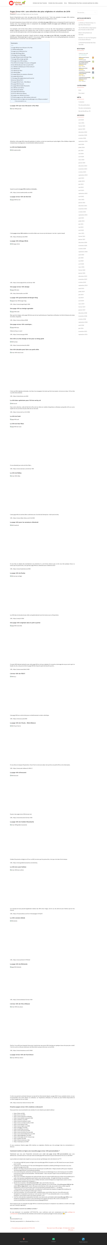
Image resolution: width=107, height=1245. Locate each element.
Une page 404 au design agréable (20, 59)
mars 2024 (81, 159)
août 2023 (81, 178)
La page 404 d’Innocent (18, 84)
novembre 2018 (82, 316)
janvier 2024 (81, 162)
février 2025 (81, 126)
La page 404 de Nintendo (18, 91)
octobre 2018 (82, 319)
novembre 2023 (82, 169)
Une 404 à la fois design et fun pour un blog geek (24, 63)
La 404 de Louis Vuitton (18, 87)
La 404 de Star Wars (17, 70)
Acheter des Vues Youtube (40, 3)
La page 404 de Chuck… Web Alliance (21, 82)
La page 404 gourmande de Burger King (21, 57)
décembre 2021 (82, 205)
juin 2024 (80, 150)
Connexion (81, 102)
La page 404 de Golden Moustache (21, 85)
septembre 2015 (82, 334)
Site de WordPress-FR (84, 111)
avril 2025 (81, 120)
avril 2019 (81, 300)
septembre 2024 (82, 141)
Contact (53, 1241)
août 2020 (81, 254)
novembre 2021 (82, 208)
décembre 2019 (82, 276)
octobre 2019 (82, 282)
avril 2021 (81, 230)
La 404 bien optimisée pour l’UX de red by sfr (23, 66)
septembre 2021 (82, 215)
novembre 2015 (82, 331)
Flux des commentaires (84, 108)
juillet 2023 (81, 181)
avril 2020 (81, 264)
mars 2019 (81, 303)
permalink (36, 1221)
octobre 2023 (82, 172)
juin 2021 (80, 224)
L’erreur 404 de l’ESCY (17, 80)
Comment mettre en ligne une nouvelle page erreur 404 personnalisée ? (30, 99)
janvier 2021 (81, 239)
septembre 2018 (82, 322)
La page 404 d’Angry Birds (18, 53)
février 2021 (81, 236)
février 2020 (81, 270)
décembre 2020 (82, 242)
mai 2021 (81, 227)
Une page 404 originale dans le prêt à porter (23, 78)
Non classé (81, 93)
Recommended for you (21, 101)
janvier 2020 (81, 273)
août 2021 (81, 218)
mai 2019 (81, 297)
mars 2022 (81, 199)
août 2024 (81, 144)
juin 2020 (80, 257)
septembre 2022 (82, 193)
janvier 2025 (81, 129)
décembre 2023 (82, 166)
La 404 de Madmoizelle (17, 49)
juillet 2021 (81, 221)
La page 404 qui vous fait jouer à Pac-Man (22, 47)
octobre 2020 (82, 248)
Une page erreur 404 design (19, 55)
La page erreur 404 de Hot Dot (19, 51)
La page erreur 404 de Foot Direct (20, 95)
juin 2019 (80, 294)
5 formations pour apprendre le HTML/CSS (22, 1228)
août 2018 (81, 325)
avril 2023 (81, 190)
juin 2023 (80, 184)
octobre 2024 (82, 138)
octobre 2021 (82, 211)
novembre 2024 (82, 135)
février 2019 (81, 307)
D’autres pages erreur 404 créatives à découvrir (24, 97)
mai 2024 (81, 153)
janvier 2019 (81, 310)
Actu (65, 3)
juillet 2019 (81, 291)
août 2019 (81, 288)
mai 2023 (81, 187)
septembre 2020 (82, 251)
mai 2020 (81, 261)
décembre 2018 (82, 313)
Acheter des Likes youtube (55, 3)
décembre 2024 (82, 132)
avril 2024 (81, 156)
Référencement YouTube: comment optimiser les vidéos (83, 3)
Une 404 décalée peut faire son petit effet (22, 64)
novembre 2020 (82, 245)
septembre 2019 (82, 285)
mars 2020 (81, 267)
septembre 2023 (82, 175)
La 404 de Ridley (16, 72)
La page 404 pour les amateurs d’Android (22, 74)
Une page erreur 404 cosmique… (20, 61)
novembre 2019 (82, 279)
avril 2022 (81, 196)
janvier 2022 (81, 202)
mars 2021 (81, 233)
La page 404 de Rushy (17, 76)
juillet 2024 (81, 147)
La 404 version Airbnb (17, 89)
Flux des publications (84, 105)
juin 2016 (80, 328)
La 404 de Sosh (16, 68)
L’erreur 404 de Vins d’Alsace (19, 93)
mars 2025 (81, 123)
